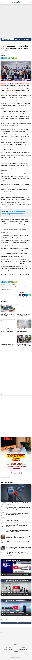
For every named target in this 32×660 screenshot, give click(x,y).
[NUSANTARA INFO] (16, 2)
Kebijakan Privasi (23, 649)
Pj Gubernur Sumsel (5, 289)
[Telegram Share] (26, 295)
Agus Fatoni (11, 90)
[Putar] (2, 574)
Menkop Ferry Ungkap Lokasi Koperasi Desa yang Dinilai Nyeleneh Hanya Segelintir (18, 548)
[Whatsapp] (6, 58)
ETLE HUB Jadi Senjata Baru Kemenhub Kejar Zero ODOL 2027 (7, 346)
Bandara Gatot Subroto (14, 284)
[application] (16, 567)
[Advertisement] (16, 21)
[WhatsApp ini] (30, 295)
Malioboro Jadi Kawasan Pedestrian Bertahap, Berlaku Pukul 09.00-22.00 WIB (24, 346)
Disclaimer (16, 651)
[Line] (13, 58)
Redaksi (23, 647)
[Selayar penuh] (29, 574)
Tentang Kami (8, 647)
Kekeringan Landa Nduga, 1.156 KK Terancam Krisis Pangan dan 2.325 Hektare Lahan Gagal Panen (17, 525)
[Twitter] (4, 58)
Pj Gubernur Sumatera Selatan (19, 287)
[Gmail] (11, 58)
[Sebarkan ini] (19, 295)
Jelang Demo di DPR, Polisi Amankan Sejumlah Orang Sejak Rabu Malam (17, 519)
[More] (16, 58)
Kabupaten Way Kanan (6, 287)
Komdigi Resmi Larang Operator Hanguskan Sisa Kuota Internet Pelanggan (14, 503)
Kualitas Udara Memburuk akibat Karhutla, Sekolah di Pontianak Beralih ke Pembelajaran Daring (23, 330)
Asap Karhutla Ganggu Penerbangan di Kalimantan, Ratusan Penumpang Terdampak (24, 315)
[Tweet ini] (23, 295)
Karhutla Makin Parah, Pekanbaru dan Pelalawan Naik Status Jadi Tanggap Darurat (18, 508)
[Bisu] (27, 574)
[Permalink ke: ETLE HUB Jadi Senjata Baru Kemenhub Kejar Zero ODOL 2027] (8, 339)
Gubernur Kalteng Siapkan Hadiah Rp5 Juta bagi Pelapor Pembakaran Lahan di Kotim (18, 536)
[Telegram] (9, 58)
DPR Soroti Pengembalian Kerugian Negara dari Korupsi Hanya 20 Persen (18, 542)
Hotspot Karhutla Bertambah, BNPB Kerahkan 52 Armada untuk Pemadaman (18, 531)
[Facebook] (2, 58)
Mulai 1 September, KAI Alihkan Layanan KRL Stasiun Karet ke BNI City (7, 314)
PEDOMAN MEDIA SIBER (8, 649)
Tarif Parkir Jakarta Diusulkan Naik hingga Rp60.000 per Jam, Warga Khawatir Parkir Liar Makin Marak (17, 554)
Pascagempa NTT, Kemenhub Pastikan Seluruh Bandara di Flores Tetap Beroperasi (8, 330)
